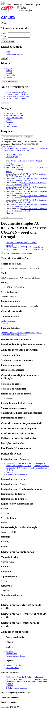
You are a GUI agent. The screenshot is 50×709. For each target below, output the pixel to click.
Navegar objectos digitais (15, 656)
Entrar (4, 23)
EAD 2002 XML (12, 668)
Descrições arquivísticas (15, 113)
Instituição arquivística (14, 118)
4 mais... (9, 172)
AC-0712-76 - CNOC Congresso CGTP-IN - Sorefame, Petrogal (26, 188)
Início (8, 52)
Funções (9, 120)
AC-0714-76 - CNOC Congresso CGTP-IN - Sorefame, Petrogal (26, 197)
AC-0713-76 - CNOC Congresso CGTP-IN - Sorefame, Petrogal (26, 192)
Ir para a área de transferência (17, 94)
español (9, 73)
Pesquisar (21, 143)
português (9, 77)
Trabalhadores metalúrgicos (16, 474)
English (9, 69)
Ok (3, 2)
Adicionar (10, 642)
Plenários (9, 472)
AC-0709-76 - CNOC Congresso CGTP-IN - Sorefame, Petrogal (26, 175)
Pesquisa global (10, 139)
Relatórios (10, 652)
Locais (8, 124)
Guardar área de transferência (17, 98)
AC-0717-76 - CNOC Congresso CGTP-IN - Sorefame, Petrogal (26, 210)
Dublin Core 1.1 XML (14, 665)
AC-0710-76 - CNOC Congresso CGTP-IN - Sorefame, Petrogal (26, 179)
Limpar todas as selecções (16, 92)
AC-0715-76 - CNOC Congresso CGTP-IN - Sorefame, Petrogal (26, 201)
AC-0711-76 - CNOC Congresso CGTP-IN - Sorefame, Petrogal (26, 184)
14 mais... (9, 213)
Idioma (4, 58)
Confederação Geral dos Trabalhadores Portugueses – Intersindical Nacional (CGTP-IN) (21, 334)
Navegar (5, 103)
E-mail (4, 34)
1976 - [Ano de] (16, 165)
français (9, 71)
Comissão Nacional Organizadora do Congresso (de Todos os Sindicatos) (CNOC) (27, 468)
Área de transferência (9, 81)
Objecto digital (11, 126)
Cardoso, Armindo (8, 321)
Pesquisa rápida (12, 157)
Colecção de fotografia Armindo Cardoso (21, 243)
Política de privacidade (14, 54)
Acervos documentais (14, 155)
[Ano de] (9, 245)
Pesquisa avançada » (9, 146)
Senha (4, 36)
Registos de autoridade (14, 115)
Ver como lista (11, 654)
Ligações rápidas (8, 41)
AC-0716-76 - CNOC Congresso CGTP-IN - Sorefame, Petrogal (26, 205)
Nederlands (10, 75)
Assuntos (9, 122)
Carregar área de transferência (17, 96)
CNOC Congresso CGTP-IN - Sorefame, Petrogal (25, 247)
